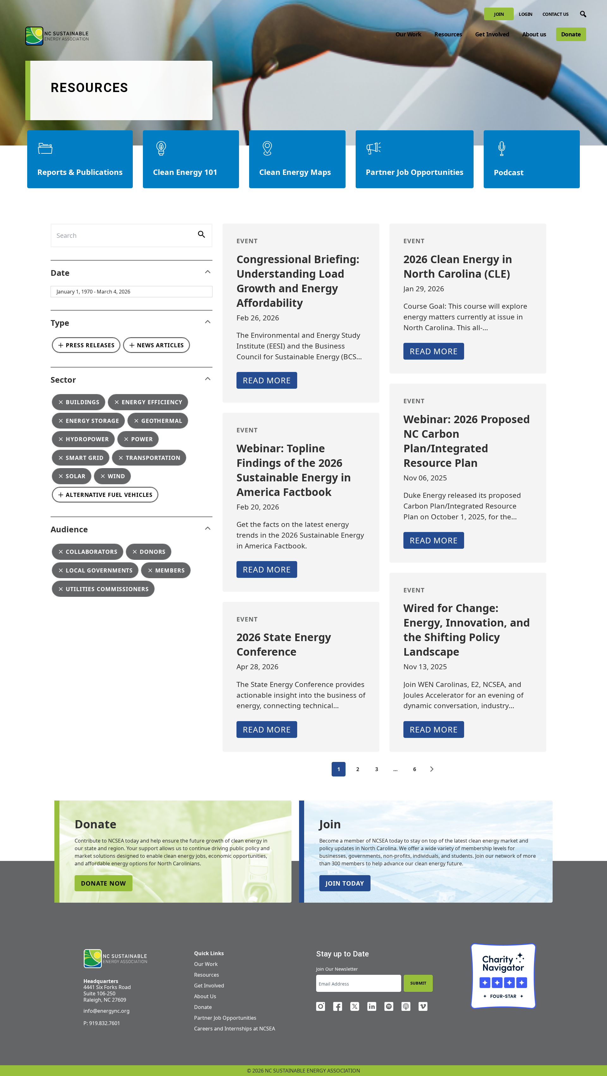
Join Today (345, 883)
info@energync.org (106, 1010)
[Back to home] (115, 958)
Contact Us (556, 14)
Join (499, 14)
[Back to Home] (57, 36)
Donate (571, 34)
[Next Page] (432, 769)
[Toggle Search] (582, 13)
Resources (448, 34)
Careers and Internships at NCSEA (234, 1028)
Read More (267, 380)
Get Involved (492, 34)
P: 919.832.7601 (101, 1023)
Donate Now (103, 883)
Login (525, 14)
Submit (418, 983)
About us (534, 34)
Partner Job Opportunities (225, 1017)
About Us (205, 996)
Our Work (408, 34)
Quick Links (209, 953)
